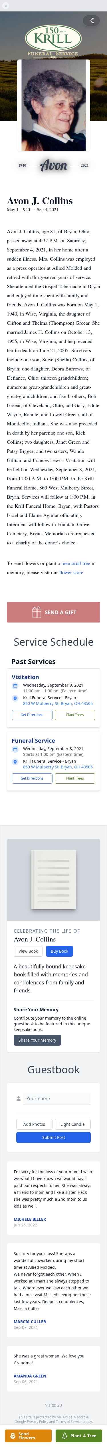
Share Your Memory (37, 1040)
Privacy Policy (37, 1421)
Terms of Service (69, 1421)
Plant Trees (75, 714)
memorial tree (75, 563)
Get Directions (32, 714)
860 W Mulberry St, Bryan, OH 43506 (58, 703)
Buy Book (59, 951)
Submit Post (53, 1137)
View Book (28, 951)
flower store (71, 572)
